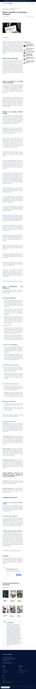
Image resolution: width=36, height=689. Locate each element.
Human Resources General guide (15, 8)
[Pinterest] (10, 663)
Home (3, 8)
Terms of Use (21, 686)
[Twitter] (6, 663)
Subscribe (18, 574)
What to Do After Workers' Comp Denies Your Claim (30, 51)
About (3, 677)
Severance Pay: (5, 128)
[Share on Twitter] (9, 19)
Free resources (21, 672)
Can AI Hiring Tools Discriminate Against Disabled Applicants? (29, 54)
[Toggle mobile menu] (32, 4)
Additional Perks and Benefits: (8, 253)
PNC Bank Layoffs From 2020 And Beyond (13, 550)
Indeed (8, 60)
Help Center (4, 680)
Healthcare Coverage (10, 188)
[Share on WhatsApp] (16, 19)
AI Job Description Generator (23, 670)
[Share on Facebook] (11, 19)
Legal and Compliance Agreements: (9, 235)
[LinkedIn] (3, 663)
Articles (7, 8)
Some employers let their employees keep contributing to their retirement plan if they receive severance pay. (13, 216)
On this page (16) (5, 37)
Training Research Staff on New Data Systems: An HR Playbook (30, 61)
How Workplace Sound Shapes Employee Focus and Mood (30, 58)
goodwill (8, 102)
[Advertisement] (27, 27)
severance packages (15, 50)
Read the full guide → (6, 587)
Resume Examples (5, 670)
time (21, 438)
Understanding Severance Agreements (11, 364)
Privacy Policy (27, 686)
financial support (9, 86)
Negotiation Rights (6, 344)
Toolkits (4, 669)
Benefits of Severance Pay (9, 421)
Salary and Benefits (12, 160)
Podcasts (20, 669)
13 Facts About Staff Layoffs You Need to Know (14, 281)
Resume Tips (5, 672)
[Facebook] (8, 663)
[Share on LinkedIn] (14, 19)
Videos (20, 667)
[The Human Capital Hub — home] (7, 3)
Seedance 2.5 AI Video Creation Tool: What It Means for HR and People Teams (30, 45)
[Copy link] (18, 19)
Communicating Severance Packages (10, 383)
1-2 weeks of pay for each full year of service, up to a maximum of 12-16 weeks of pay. (13, 508)
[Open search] (30, 4)
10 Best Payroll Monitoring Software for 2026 (30, 49)
